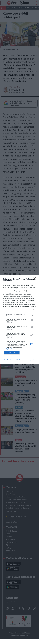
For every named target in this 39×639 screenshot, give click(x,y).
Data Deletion (8, 360)
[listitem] (19, 315)
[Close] (35, 279)
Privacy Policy (30, 360)
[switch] (31, 320)
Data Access (19, 360)
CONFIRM (12, 353)
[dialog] (19, 319)
